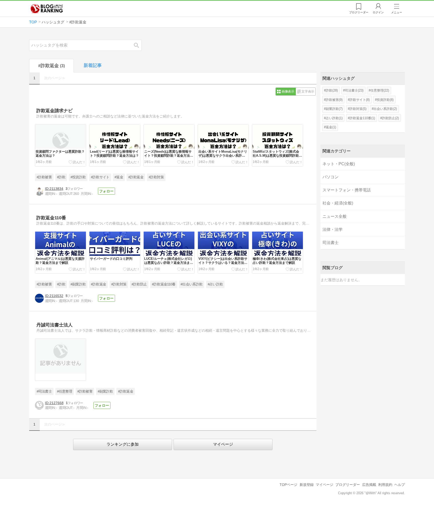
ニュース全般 (334, 216)
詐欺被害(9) (334, 100)
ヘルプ (399, 485)
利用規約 (385, 485)
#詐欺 (61, 177)
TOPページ (288, 485)
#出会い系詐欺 (191, 284)
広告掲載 (369, 485)
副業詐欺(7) (334, 109)
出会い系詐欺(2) (385, 109)
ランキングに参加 (122, 444)
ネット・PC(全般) (338, 164)
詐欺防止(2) (390, 118)
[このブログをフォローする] (106, 191)
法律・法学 (332, 229)
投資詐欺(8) (385, 100)
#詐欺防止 (139, 284)
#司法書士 (44, 391)
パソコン (330, 177)
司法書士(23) (354, 90)
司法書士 (330, 242)
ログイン (378, 12)
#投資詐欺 (78, 177)
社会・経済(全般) (337, 203)
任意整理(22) (379, 90)
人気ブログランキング (47, 9)
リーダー (358, 12)
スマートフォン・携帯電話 (346, 190)
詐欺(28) (332, 90)
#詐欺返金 (136, 177)
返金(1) (331, 127)
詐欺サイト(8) (360, 100)
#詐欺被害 (44, 177)
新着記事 (93, 65)
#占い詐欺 (215, 284)
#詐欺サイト (100, 177)
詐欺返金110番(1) (362, 118)
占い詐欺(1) (334, 118)
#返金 (119, 177)
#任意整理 (64, 391)
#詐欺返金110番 (164, 284)
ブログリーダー (347, 485)
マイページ (223, 444)
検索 (138, 45)
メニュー (396, 12)
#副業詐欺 (78, 284)
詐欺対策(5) (358, 109)
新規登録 (307, 485)
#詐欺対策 (156, 177)
